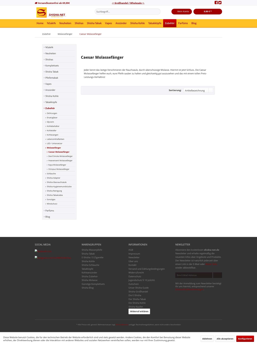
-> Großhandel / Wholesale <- (128, 2)
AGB (130, 249)
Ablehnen (207, 338)
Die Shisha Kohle (137, 302)
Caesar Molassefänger (58, 152)
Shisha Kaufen (135, 306)
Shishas (49, 59)
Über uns (133, 261)
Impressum (134, 253)
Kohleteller (51, 130)
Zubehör (50, 108)
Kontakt (132, 264)
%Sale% (49, 47)
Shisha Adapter (53, 178)
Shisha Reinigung (54, 190)
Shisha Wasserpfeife (92, 249)
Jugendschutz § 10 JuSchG (141, 280)
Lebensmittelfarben (55, 139)
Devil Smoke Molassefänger (60, 156)
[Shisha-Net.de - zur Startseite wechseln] (51, 12)
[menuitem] (127, 12)
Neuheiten (50, 53)
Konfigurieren (245, 338)
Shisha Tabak (51, 71)
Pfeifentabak (51, 77)
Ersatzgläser (52, 117)
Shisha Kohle (51, 95)
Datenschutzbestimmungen (189, 289)
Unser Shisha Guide (138, 287)
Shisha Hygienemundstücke (59, 186)
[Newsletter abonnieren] (217, 275)
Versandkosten (122, 324)
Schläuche (51, 173)
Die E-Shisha (134, 295)
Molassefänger (54, 147)
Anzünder (50, 89)
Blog (47, 216)
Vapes (48, 83)
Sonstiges (51, 199)
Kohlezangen (52, 134)
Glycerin (50, 121)
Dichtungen (52, 113)
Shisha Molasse (89, 280)
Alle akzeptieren (225, 338)
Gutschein (133, 283)
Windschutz (52, 203)
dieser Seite (211, 264)
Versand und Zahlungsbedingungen (146, 268)
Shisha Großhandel (138, 291)
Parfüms (49, 210)
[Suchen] (157, 12)
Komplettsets (52, 65)
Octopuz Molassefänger (58, 169)
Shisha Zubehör (90, 276)
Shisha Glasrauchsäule (56, 182)
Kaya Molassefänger (57, 164)
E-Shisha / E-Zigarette (92, 257)
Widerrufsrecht (136, 272)
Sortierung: (175, 90)
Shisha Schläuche (90, 264)
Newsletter (134, 257)
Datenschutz (134, 276)
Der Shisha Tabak (137, 299)
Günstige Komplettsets (93, 283)
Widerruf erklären (139, 311)
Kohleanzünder (89, 272)
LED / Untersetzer (54, 143)
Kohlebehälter (53, 126)
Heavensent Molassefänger (60, 160)
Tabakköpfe (51, 102)
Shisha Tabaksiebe (55, 195)
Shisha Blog (88, 287)
